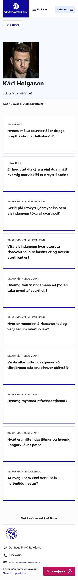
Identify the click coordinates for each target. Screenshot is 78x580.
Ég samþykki (57, 571)
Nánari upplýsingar (14, 573)
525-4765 (15, 555)
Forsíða (14, 24)
